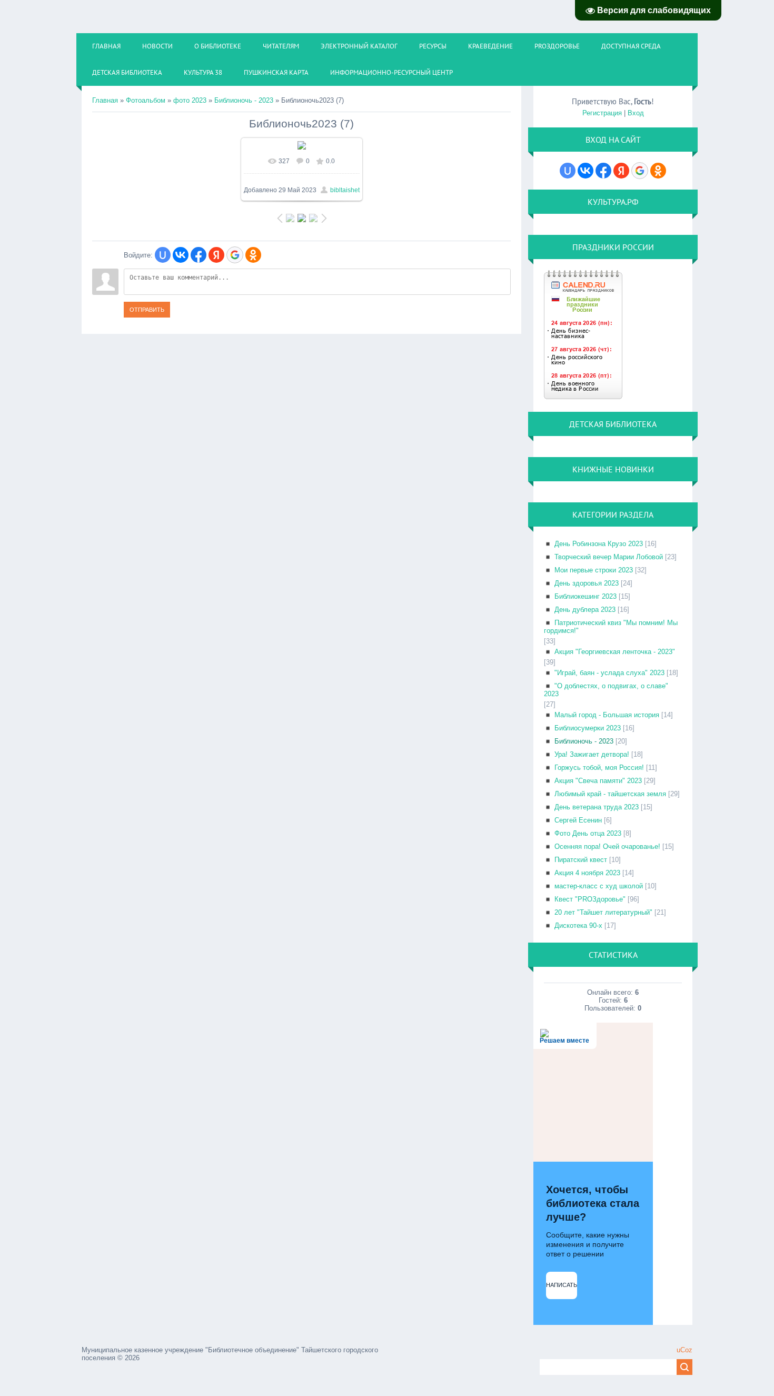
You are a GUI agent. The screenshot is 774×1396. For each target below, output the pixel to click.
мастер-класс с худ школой (598, 886)
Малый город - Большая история (606, 715)
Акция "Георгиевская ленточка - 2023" (614, 652)
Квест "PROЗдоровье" (590, 899)
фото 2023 (189, 100)
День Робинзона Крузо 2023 (598, 544)
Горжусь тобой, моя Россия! (599, 767)
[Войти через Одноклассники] (253, 255)
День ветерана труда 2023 (596, 807)
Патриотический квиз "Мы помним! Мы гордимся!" (611, 627)
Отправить (147, 309)
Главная (105, 100)
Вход (636, 113)
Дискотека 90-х (578, 925)
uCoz (684, 1350)
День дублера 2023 (585, 609)
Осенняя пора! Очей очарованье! (607, 846)
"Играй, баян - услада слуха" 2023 (609, 673)
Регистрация (602, 113)
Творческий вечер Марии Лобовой (608, 557)
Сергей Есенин (578, 820)
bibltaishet (345, 190)
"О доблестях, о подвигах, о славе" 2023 (606, 690)
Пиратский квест (580, 860)
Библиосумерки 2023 (587, 728)
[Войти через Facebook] (198, 255)
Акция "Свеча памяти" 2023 (598, 781)
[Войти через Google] (234, 254)
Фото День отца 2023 (587, 833)
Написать (561, 1285)
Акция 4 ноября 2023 (587, 873)
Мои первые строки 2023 (593, 570)
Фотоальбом (145, 100)
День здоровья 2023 (586, 583)
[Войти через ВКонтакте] (180, 255)
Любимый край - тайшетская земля (610, 794)
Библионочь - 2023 (243, 100)
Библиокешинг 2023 (585, 596)
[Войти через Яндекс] (216, 255)
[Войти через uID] (163, 255)
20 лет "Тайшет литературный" (603, 912)
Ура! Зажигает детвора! (591, 754)
